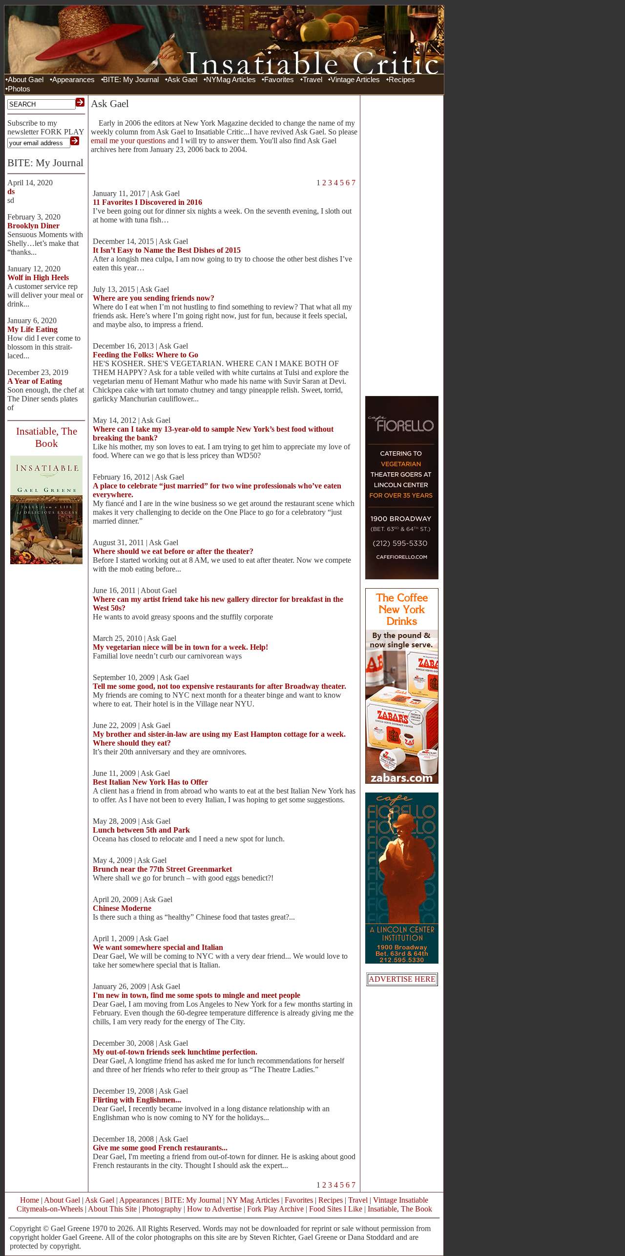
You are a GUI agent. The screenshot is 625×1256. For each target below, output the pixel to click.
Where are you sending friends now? (153, 298)
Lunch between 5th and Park (141, 830)
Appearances (73, 80)
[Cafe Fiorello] (401, 577)
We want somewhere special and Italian (158, 947)
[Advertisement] (402, 244)
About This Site (112, 1209)
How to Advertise (214, 1209)
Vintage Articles (355, 80)
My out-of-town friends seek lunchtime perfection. (175, 1052)
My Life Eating (32, 329)
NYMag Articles (231, 80)
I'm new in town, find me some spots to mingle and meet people (196, 995)
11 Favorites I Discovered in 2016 (147, 202)
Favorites (279, 80)
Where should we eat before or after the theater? (173, 551)
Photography (162, 1209)
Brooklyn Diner (33, 225)
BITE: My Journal (131, 80)
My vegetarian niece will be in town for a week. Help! (180, 647)
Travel (312, 80)
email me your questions (128, 140)
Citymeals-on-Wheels (50, 1209)
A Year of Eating (34, 381)
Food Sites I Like (335, 1209)
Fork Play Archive (275, 1209)
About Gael (25, 80)
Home (29, 1200)
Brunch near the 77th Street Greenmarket (162, 869)
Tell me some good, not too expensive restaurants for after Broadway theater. (219, 686)
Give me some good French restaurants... (160, 1148)
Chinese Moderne (122, 908)
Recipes (402, 80)
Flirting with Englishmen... (137, 1100)
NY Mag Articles (253, 1200)
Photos (19, 89)
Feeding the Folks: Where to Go (145, 355)
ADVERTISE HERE (402, 979)
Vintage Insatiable (400, 1200)
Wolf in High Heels (38, 277)
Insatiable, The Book (400, 1209)
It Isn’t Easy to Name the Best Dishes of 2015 (167, 250)
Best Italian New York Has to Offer (150, 782)
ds (11, 191)
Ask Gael (182, 80)
